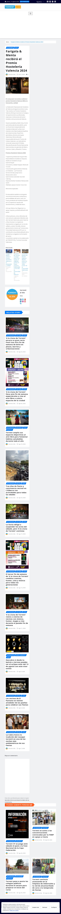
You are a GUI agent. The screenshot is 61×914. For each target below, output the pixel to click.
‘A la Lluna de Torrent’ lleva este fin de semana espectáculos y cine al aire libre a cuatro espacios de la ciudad (17, 396)
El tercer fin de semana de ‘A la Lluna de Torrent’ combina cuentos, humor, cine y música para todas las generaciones (17, 579)
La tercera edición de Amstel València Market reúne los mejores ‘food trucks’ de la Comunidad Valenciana (25, 262)
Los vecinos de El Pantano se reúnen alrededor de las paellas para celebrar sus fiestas (17, 701)
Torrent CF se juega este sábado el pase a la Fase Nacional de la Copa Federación (17, 847)
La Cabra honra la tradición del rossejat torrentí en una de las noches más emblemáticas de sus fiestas (16, 740)
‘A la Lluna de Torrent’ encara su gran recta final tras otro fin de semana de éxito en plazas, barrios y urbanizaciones (16, 343)
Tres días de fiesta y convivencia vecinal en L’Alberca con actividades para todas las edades (16, 490)
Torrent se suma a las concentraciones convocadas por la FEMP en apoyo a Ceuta (43, 833)
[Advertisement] (31, 26)
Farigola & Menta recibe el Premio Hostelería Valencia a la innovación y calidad (9, 259)
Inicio (7, 42)
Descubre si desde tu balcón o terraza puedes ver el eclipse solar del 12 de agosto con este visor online (17, 664)
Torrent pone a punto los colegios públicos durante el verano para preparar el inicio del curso (17, 885)
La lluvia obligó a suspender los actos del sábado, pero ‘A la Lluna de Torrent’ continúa (16, 527)
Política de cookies (14, 910)
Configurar (54, 907)
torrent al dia (11, 74)
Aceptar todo (35, 907)
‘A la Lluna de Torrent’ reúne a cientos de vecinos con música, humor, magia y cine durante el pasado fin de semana (17, 620)
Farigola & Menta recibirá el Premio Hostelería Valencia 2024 (27, 42)
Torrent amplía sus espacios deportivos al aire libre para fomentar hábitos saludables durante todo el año (17, 436)
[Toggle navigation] (30, 13)
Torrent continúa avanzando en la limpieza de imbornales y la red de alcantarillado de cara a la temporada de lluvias (43, 884)
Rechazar (44, 907)
